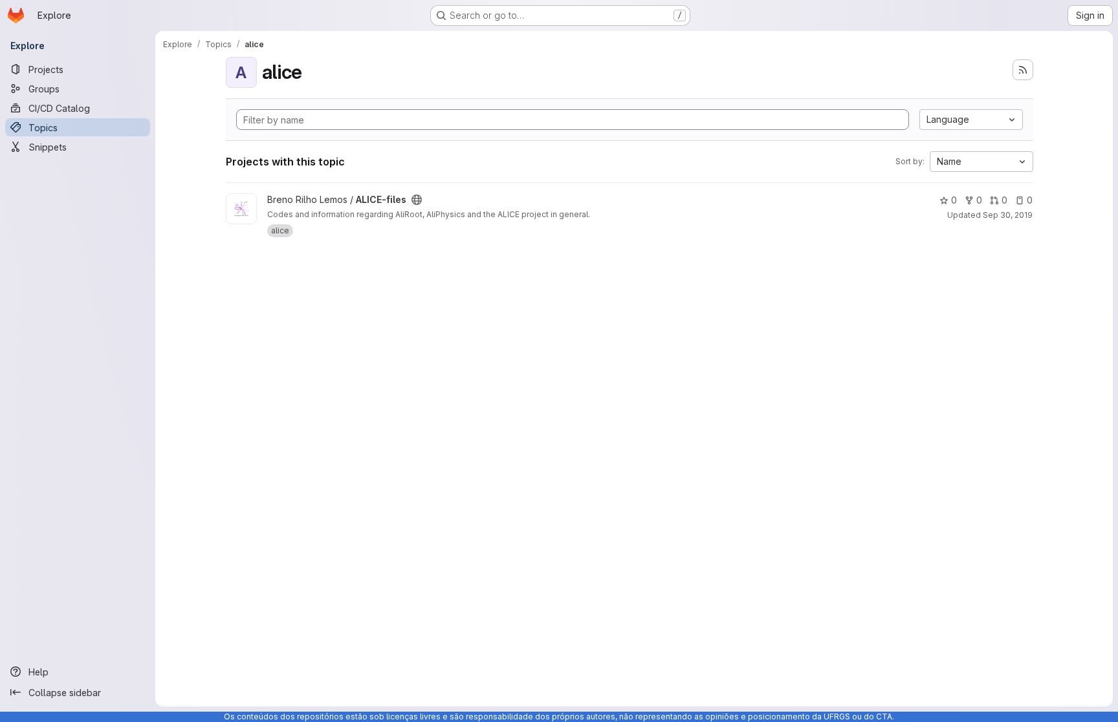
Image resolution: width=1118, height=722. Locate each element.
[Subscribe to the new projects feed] (1023, 69)
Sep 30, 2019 (1008, 215)
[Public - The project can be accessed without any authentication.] (416, 200)
